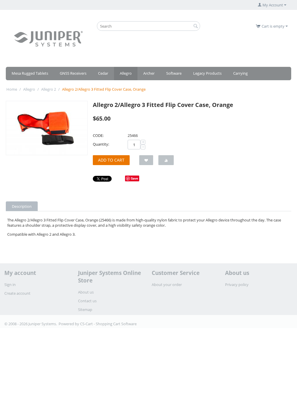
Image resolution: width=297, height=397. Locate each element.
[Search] (196, 26)
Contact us (87, 300)
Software (174, 73)
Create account (17, 293)
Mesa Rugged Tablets (30, 73)
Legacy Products (207, 73)
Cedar (103, 73)
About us (86, 292)
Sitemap (85, 309)
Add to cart (111, 160)
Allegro (126, 73)
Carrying (240, 73)
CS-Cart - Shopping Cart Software (108, 323)
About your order (167, 284)
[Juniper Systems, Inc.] (48, 38)
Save (134, 178)
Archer (149, 73)
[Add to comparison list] (166, 160)
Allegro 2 (48, 89)
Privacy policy (237, 284)
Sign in (10, 284)
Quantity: (101, 144)
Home (11, 89)
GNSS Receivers (73, 73)
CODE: (98, 135)
